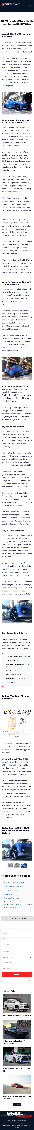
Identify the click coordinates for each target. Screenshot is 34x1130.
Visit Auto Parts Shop (11, 890)
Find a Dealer (8, 894)
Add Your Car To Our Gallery (17, 919)
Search (17, 975)
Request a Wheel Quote (11, 898)
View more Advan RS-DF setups (14, 886)
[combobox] (17, 933)
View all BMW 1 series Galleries (14, 882)
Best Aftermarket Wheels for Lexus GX (17, 1016)
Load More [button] (17, 1104)
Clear (30, 980)
